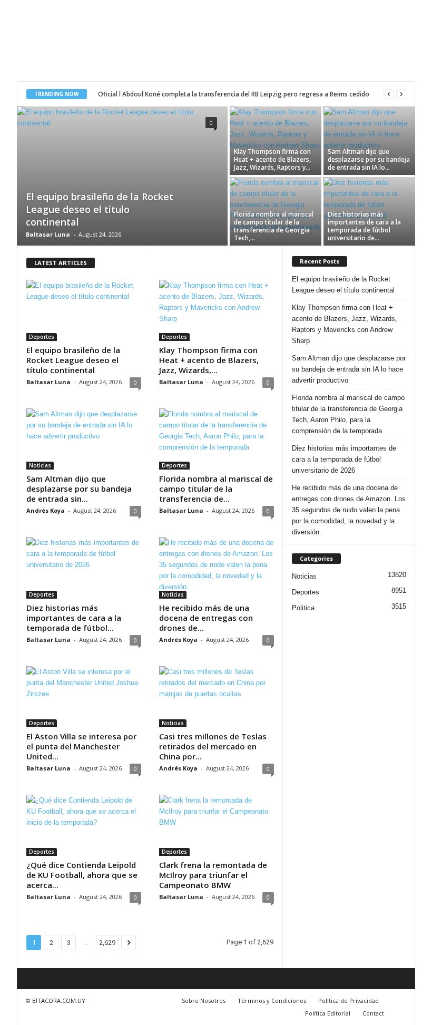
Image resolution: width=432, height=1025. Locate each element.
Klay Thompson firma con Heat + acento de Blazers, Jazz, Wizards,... (209, 360)
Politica (303, 608)
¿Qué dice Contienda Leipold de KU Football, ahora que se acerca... (82, 875)
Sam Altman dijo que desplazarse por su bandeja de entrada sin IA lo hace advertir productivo (349, 369)
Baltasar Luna (48, 234)
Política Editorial (327, 1013)
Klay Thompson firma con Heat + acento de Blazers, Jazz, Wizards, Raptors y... (272, 159)
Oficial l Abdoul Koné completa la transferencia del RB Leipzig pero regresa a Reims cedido (233, 94)
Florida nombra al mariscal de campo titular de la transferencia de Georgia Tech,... (273, 226)
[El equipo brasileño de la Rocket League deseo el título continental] (122, 177)
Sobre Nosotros (203, 1000)
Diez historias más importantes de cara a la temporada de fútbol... (73, 617)
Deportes (41, 336)
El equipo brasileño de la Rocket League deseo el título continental (99, 209)
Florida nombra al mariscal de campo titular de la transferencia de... (216, 488)
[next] (401, 94)
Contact (373, 1013)
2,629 (107, 942)
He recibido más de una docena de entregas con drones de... (206, 617)
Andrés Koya (45, 510)
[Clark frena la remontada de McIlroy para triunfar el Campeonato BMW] (216, 825)
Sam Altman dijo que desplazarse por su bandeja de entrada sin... (79, 488)
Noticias (40, 465)
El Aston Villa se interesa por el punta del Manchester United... (81, 746)
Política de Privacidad (348, 1000)
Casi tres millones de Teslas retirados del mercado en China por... (213, 746)
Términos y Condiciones (272, 1000)
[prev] (389, 94)
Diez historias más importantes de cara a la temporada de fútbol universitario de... (364, 226)
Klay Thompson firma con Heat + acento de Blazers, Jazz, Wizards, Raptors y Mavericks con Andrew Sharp (344, 324)
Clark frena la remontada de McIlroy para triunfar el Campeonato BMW (213, 875)
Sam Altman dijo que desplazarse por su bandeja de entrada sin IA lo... (369, 159)
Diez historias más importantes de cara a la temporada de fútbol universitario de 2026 (344, 459)
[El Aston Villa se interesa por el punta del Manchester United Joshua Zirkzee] (83, 696)
